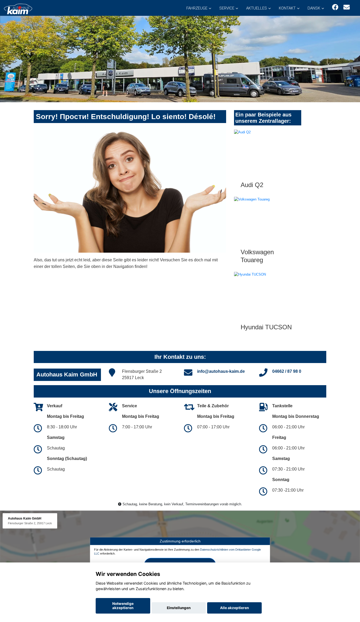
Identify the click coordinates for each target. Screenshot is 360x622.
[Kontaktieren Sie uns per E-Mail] (346, 7)
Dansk (314, 8)
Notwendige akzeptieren (123, 605)
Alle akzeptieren (234, 608)
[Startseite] (18, 9)
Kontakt (287, 8)
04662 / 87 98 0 (286, 371)
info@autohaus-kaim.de (221, 371)
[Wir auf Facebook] (335, 7)
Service (226, 8)
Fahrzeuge (196, 8)
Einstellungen (179, 608)
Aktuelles (256, 8)
